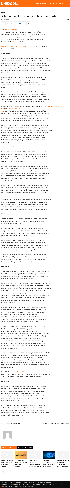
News (7, 9)
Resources (53, 3)
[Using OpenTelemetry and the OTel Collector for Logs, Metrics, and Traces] (63, 455)
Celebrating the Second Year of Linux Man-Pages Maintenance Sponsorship (21, 464)
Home (2, 9)
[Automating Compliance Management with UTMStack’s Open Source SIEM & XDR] (49, 455)
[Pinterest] (11, 23)
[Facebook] (3, 23)
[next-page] (5, 472)
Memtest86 (20, 372)
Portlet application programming (11, 423)
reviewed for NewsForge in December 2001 (15, 46)
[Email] (28, 23)
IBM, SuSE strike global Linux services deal (56, 423)
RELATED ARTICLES (9, 447)
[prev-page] (2, 472)
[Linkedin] (20, 23)
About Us (61, 3)
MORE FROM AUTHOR (25, 447)
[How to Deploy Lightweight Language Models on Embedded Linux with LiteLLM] (35, 455)
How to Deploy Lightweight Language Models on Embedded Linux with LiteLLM (35, 464)
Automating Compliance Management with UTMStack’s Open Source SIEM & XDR (48, 464)
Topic (37, 3)
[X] (7, 23)
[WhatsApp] (16, 23)
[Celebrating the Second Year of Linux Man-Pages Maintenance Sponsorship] (21, 455)
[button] (66, 4)
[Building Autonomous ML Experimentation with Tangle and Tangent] (7, 455)
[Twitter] (62, 484)
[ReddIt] (24, 23)
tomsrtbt (14, 41)
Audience (44, 3)
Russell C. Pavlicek (10, 30)
